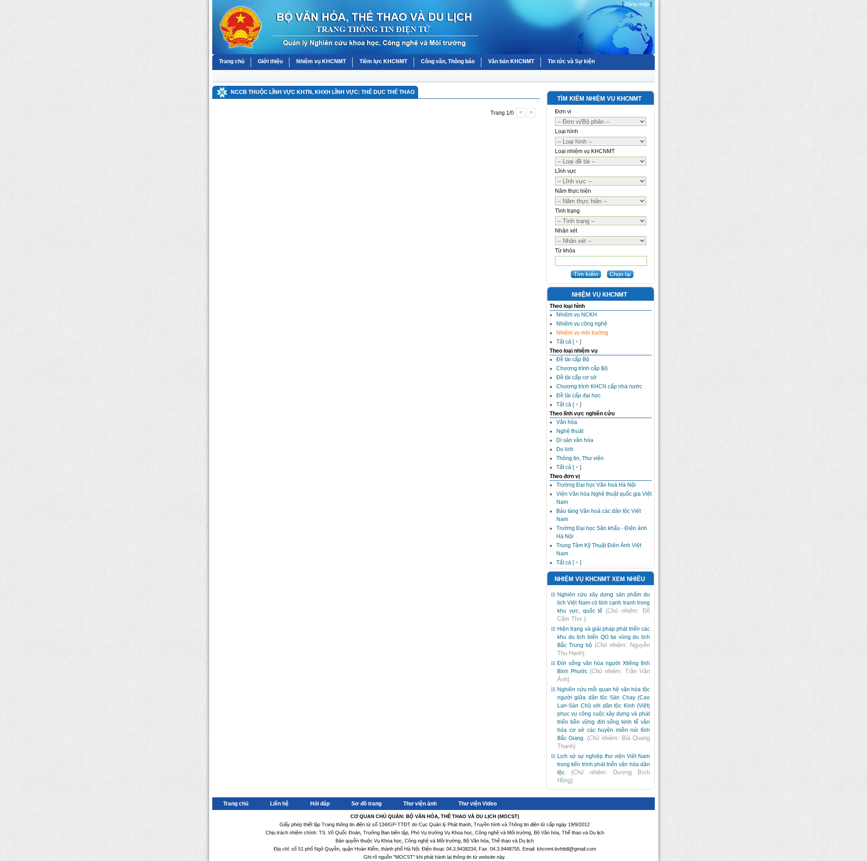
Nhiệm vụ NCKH (576, 315)
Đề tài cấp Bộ (572, 359)
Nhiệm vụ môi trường (582, 333)
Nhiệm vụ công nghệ (581, 324)
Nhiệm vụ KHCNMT (321, 61)
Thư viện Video (477, 803)
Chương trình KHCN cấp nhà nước (599, 386)
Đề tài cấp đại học (578, 395)
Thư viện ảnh (420, 803)
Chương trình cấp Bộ (582, 368)
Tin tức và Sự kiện (571, 61)
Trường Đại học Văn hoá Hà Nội (596, 485)
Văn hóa (566, 422)
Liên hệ (279, 803)
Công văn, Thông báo (448, 61)
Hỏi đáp (320, 803)
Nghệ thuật (569, 431)
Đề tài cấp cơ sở (576, 377)
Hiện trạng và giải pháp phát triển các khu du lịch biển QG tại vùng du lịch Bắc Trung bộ (603, 637)
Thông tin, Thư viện (580, 458)
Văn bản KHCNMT (511, 61)
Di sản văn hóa (574, 440)
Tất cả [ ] (568, 342)
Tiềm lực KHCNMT (383, 61)
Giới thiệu (270, 61)
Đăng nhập (637, 4)
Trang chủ (231, 61)
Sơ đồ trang (366, 803)
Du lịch (564, 449)
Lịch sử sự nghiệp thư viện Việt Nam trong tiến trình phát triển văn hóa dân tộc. (603, 764)
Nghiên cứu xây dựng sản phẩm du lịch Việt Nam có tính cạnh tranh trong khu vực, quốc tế (603, 602)
